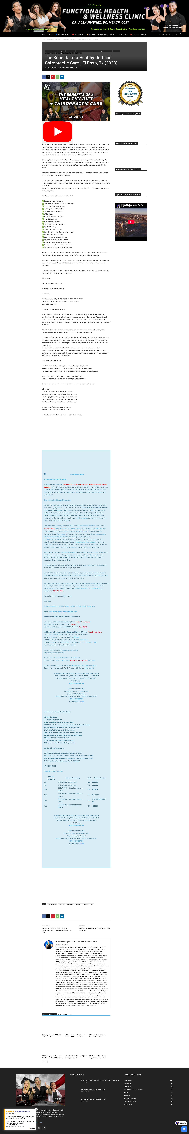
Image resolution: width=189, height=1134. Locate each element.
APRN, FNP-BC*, (71, 606)
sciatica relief (78, 904)
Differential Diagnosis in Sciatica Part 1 (93, 1089)
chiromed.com (83, 518)
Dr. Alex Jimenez (50, 606)
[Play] (57, 132)
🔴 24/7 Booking (78, 34)
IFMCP (84, 606)
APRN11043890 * (81, 640)
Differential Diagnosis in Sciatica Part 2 (93, 1099)
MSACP (61, 606)
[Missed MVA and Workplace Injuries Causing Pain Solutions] (76, 1046)
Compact (55, 635)
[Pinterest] (169, 34)
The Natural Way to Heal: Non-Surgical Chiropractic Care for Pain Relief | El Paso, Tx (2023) (56, 930)
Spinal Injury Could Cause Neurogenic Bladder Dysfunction (100, 1080)
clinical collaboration (68, 552)
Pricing (144, 34)
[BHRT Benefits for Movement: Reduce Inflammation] (99, 1025)
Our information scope (52, 539)
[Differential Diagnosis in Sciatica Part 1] (75, 1092)
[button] (180, 35)
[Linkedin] (166, 34)
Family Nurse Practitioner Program (84, 665)
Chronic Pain (79, 51)
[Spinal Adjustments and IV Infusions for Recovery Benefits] (52, 1025)
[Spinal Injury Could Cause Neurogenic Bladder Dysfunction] (75, 1082)
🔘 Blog (113, 34)
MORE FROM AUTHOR (64, 1014)
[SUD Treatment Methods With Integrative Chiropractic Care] (99, 1046)
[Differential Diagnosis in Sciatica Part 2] (75, 1101)
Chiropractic (62, 51)
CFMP (89, 606)
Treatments (50, 39)
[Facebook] (159, 34)
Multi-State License (62, 660)
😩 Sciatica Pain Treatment (97, 34)
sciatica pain (70, 904)
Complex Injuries (60, 53)
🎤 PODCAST (123, 34)
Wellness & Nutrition (87, 526)
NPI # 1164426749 (76, 699)
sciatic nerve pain (52, 904)
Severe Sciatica (81, 531)
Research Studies (88, 51)
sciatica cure (62, 904)
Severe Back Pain (70, 53)
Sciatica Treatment (49, 53)
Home (44, 34)
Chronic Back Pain (70, 51)
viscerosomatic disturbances (85, 542)
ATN (93, 606)
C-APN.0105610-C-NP (88, 642)
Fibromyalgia (61, 534)
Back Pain (58, 39)
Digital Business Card (76, 683)
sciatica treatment (88, 904)
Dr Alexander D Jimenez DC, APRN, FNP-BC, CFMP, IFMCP (62, 67)
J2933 (81, 701)
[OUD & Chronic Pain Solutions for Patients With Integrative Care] (76, 1025)
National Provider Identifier (53, 771)
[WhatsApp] (57, 77)
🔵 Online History (62, 34)
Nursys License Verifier (70, 650)
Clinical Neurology (98, 51)
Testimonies (78, 53)
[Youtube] (176, 34)
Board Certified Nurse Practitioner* (67, 658)
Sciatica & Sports (108, 51)
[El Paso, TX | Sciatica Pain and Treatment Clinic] (94, 16)
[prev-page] (43, 1062)
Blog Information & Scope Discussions (57, 500)
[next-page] (46, 1062)
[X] (173, 34)
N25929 (73, 645)
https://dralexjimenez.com (62, 944)
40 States (91, 660)
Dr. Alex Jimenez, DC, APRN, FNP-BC (88, 588)
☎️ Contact (134, 34)
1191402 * (76, 637)
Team (51, 34)
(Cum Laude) (89, 668)
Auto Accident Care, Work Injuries (68, 528)
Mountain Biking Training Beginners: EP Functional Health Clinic (94, 929)
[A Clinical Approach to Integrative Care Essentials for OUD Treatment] (52, 1046)
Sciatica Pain (116, 51)
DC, (57, 606)
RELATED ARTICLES (49, 1014)
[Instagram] (163, 34)
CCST (79, 606)
